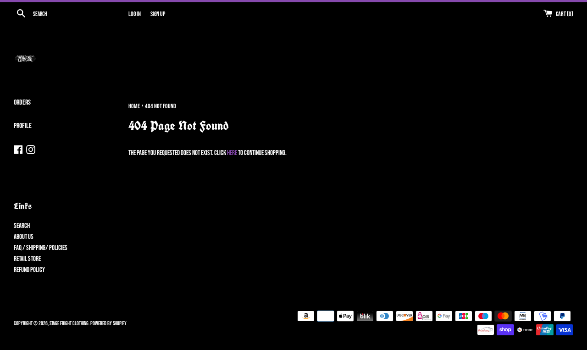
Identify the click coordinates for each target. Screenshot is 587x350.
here (232, 153)
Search (22, 226)
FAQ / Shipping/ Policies (40, 248)
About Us (23, 237)
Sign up (157, 14)
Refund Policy (29, 270)
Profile (23, 126)
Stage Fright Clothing (69, 323)
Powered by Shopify (108, 323)
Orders (22, 102)
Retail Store (27, 259)
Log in (134, 14)
